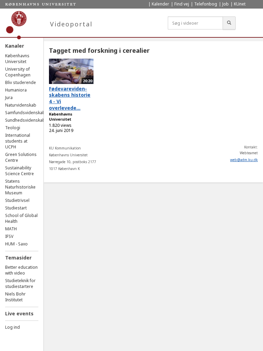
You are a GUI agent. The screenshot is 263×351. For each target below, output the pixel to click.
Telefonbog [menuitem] (205, 4)
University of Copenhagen (17, 72)
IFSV (9, 236)
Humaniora (16, 90)
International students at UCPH (17, 141)
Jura (9, 97)
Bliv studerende (20, 82)
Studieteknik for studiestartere (20, 283)
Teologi (12, 128)
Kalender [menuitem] (160, 4)
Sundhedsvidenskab (25, 120)
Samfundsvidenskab (25, 113)
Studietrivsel (17, 200)
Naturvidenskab (20, 105)
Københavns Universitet (17, 58)
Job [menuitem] (225, 4)
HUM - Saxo (16, 244)
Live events (19, 313)
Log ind (12, 327)
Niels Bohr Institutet (15, 297)
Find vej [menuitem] (181, 4)
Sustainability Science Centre (19, 171)
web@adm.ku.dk (244, 159)
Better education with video (21, 270)
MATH (11, 229)
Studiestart (16, 208)
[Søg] (229, 22)
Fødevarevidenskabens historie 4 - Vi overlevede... (69, 98)
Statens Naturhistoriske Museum (20, 187)
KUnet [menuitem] (240, 4)
